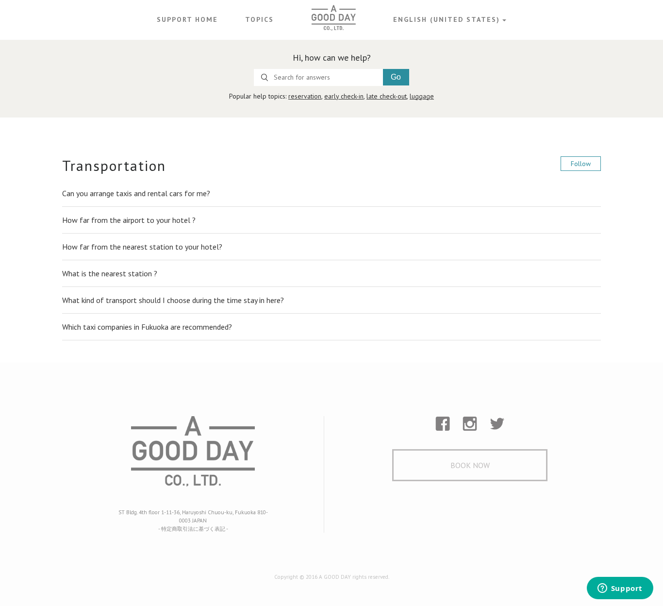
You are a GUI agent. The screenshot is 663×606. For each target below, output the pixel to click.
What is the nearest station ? (109, 273)
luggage (422, 96)
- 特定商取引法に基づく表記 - (193, 528)
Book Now (470, 465)
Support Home (187, 19)
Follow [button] (581, 163)
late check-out (386, 96)
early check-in (344, 96)
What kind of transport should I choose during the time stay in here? (173, 300)
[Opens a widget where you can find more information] (619, 589)
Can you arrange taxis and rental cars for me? (136, 193)
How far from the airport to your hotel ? (129, 220)
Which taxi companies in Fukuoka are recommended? (147, 327)
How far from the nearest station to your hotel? (142, 247)
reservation (304, 96)
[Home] (333, 18)
